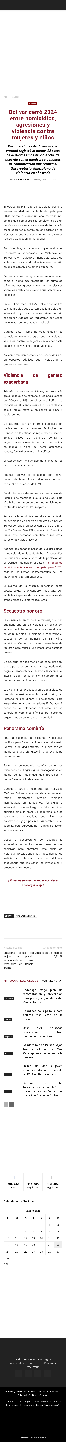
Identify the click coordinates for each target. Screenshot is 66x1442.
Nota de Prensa (21, 179)
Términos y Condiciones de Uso (19, 1391)
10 (7, 1238)
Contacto (43, 1395)
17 (7, 1245)
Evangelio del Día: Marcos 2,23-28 (47, 954)
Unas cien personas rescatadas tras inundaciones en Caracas (42, 1032)
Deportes (8, 1053)
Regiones (8, 1036)
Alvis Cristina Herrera (25, 915)
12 (25, 1238)
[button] (6, 5)
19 (25, 1245)
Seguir (33, 1176)
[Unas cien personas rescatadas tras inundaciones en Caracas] (12, 1032)
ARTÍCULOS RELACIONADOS (21, 980)
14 (41, 1238)
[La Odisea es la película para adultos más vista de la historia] (12, 1015)
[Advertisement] (33, 58)
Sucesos (16, 96)
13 (33, 1238)
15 (49, 1238)
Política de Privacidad (48, 1391)
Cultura (8, 1019)
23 (58, 1245)
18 (16, 1245)
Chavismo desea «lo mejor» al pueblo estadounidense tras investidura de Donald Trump (18, 960)
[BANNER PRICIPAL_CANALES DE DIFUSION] (33, 17)
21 (41, 1245)
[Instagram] (28, 1373)
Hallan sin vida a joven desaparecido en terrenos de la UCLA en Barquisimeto (42, 1070)
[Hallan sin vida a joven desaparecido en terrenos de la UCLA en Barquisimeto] (12, 1070)
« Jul (6, 1263)
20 (33, 1245)
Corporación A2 (51, 1404)
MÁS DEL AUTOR (52, 980)
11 (16, 1238)
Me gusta (13, 1176)
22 (49, 1245)
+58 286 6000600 (37, 1437)
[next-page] (11, 1104)
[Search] (61, 5)
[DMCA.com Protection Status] (33, 1432)
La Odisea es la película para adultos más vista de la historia (42, 1015)
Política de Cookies (27, 1395)
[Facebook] (18, 1373)
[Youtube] (47, 1373)
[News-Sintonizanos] (30, 1164)
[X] (37, 1373)
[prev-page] (6, 1104)
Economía (9, 998)
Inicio (6, 96)
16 (58, 1238)
